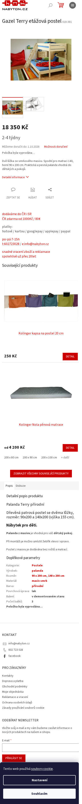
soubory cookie (42, 768)
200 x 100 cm (49, 457)
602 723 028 (15, 650)
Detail (70, 356)
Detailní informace (13, 177)
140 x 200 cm (56, 576)
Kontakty (7, 676)
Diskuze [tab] (21, 486)
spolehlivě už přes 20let (19, 256)
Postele (37, 565)
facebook (14, 656)
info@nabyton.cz (19, 643)
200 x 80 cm (11, 457)
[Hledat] (50, 5)
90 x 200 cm (39, 576)
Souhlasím (39, 793)
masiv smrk (39, 581)
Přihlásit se (13, 758)
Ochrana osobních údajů (17, 702)
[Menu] (72, 5)
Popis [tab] (9, 486)
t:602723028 (10, 244)
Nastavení (39, 780)
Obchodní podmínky (14, 686)
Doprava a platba (12, 681)
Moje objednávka (13, 692)
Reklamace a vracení (15, 697)
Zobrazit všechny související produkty (41, 473)
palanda (37, 571)
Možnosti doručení (55, 147)
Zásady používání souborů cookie (23, 708)
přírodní (37, 586)
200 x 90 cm (30, 457)
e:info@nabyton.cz (35, 244)
